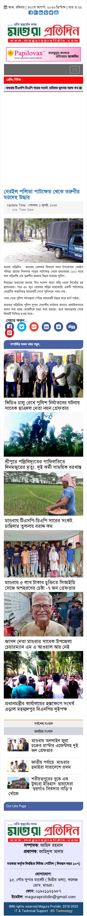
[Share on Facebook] (9, 327)
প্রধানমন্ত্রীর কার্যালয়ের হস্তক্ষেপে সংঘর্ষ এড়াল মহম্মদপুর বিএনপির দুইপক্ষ (39, 706)
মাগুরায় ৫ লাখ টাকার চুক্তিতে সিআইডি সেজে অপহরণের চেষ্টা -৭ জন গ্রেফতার (40, 585)
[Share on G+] (34, 327)
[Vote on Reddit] (58, 327)
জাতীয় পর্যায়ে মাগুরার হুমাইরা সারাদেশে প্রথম (51, 765)
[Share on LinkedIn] (46, 327)
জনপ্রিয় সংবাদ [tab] (43, 731)
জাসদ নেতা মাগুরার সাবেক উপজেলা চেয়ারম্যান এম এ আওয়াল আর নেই (38, 644)
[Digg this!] (71, 327)
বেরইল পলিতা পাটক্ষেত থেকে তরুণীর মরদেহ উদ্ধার (42, 194)
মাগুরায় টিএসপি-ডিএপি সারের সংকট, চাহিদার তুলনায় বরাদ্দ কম (39, 523)
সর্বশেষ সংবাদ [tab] (43, 723)
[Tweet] (21, 327)
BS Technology (61, 911)
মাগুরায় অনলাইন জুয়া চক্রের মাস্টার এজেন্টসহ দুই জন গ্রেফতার (54, 745)
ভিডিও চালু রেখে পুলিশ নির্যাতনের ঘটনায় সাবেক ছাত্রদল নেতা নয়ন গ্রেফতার (42, 405)
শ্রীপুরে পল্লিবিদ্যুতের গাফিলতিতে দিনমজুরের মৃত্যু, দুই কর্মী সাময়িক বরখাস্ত (43, 464)
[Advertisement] (43, 138)
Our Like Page (16, 806)
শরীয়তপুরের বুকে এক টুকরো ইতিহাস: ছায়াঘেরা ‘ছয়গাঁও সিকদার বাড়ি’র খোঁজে (40, 786)
